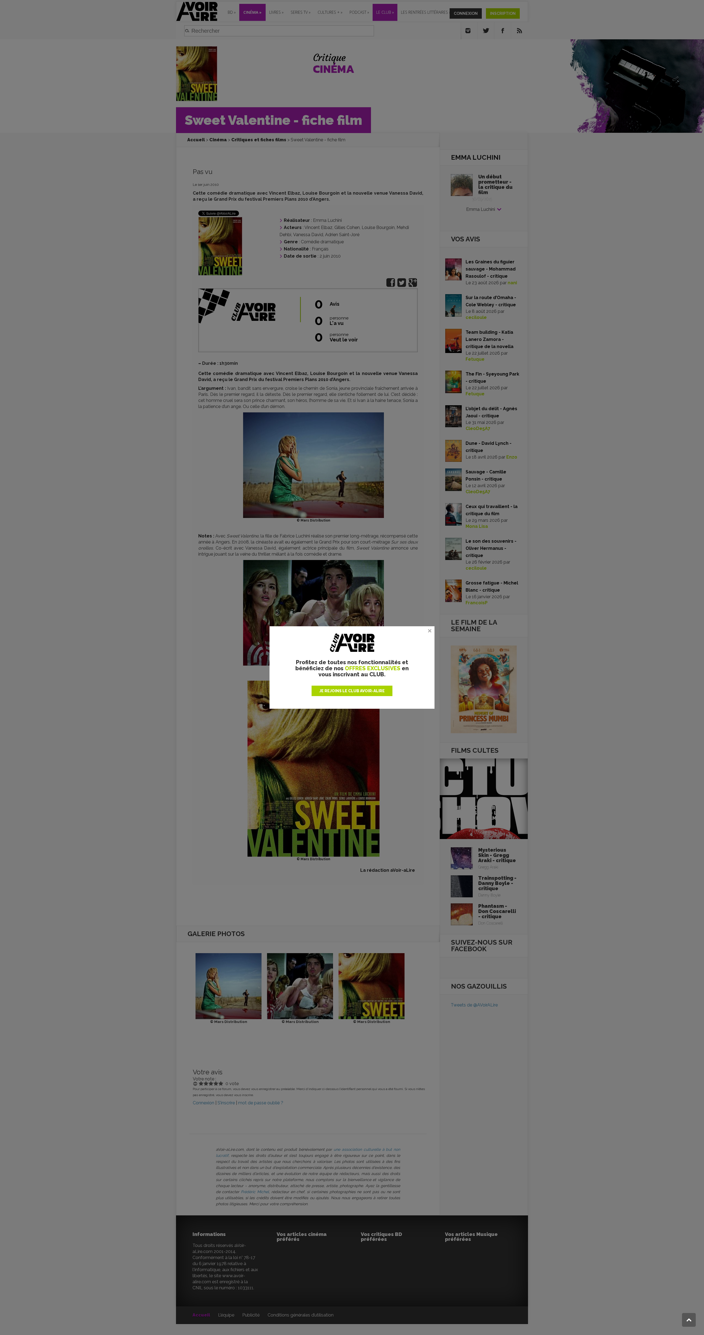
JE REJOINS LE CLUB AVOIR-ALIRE (352, 691)
